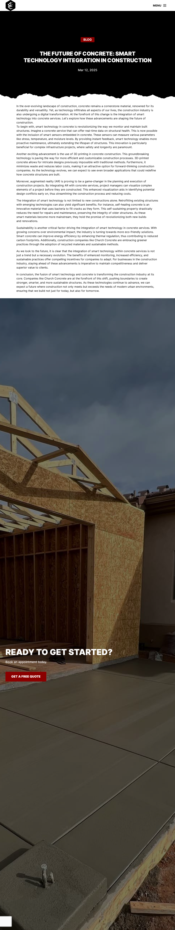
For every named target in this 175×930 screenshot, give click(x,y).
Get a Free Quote (26, 676)
